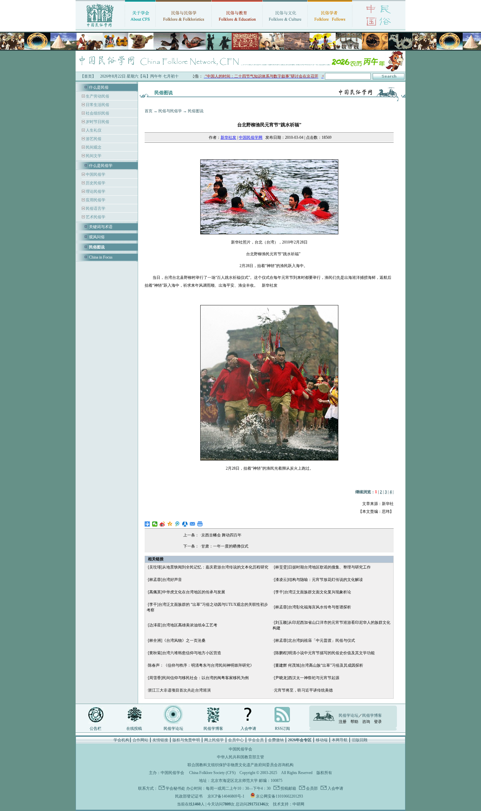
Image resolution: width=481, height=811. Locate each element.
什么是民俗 (99, 87)
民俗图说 (196, 111)
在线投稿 (134, 728)
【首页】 (88, 76)
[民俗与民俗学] (183, 28)
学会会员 (256, 740)
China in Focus (101, 257)
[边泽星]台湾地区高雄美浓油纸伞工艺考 (182, 625)
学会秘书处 (175, 788)
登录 (378, 721)
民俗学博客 (213, 728)
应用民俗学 (95, 200)
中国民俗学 (95, 174)
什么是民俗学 (101, 165)
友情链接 (160, 740)
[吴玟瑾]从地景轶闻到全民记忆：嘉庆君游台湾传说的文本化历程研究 (208, 567)
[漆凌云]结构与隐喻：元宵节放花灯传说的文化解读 (318, 579)
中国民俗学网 (250, 137)
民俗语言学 (95, 208)
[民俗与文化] (285, 28)
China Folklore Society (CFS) (212, 772)
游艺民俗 (93, 138)
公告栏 (95, 728)
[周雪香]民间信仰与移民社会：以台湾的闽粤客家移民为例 (198, 678)
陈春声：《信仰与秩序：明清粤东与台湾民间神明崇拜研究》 (201, 665)
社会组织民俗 (97, 113)
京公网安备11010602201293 (279, 796)
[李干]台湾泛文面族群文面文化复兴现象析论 (312, 592)
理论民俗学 (95, 191)
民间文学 (93, 155)
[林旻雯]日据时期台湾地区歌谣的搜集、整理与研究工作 (322, 567)
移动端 (322, 740)
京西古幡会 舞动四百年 (221, 535)
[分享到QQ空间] (170, 524)
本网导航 (339, 740)
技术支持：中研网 (288, 804)
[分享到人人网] (185, 524)
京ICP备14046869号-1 (225, 796)
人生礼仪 (93, 130)
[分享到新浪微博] (162, 524)
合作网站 (140, 740)
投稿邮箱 (287, 788)
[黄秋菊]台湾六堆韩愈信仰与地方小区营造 (184, 653)
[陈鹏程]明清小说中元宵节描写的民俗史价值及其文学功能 (324, 653)
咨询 (366, 721)
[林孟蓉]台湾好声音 (165, 579)
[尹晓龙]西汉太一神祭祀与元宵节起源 (306, 678)
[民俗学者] (330, 28)
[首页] (100, 28)
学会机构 (121, 740)
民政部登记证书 (189, 796)
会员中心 (236, 740)
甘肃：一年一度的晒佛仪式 (224, 546)
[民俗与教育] (237, 28)
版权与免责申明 (186, 740)
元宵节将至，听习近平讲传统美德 (303, 690)
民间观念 (93, 147)
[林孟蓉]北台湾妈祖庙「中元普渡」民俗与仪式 (314, 640)
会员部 (311, 788)
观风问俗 (97, 237)
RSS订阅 (282, 728)
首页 (148, 111)
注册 (343, 721)
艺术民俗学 (95, 217)
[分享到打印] (200, 524)
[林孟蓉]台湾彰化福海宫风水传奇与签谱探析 (312, 607)
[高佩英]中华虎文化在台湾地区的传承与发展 (186, 592)
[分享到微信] (155, 524)
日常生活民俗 (97, 104)
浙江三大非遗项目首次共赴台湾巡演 (179, 690)
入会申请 (248, 728)
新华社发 (228, 137)
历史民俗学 (95, 183)
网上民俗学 (214, 740)
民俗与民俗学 (170, 111)
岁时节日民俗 (97, 121)
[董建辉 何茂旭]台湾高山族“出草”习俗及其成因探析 (318, 665)
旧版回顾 (359, 740)
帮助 (354, 721)
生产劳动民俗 (97, 96)
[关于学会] (140, 28)
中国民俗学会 (172, 772)
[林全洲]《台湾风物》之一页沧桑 (176, 640)
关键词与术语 (101, 227)
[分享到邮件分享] (192, 524)
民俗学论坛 (173, 728)
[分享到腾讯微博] (177, 524)
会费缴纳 (276, 740)
